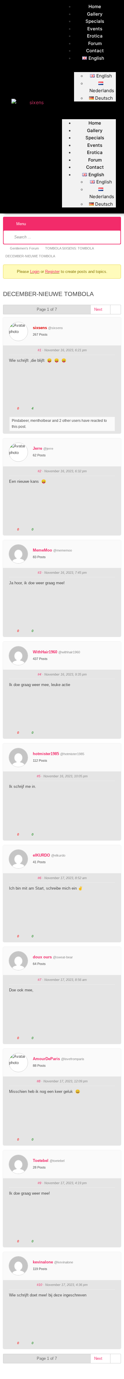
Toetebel (40, 1160)
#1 (39, 350)
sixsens (40, 327)
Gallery (95, 14)
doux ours (42, 957)
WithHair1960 (45, 652)
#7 (39, 979)
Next (99, 309)
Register (52, 271)
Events (94, 29)
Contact (95, 50)
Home (94, 6)
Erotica (95, 36)
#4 (39, 674)
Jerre (37, 448)
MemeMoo (42, 550)
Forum (95, 43)
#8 (38, 1081)
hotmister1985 (46, 753)
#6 (39, 878)
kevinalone (43, 1262)
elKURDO (41, 855)
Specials (94, 21)
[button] (89, 105)
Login (34, 271)
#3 (39, 572)
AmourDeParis (46, 1059)
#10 (39, 1285)
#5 (38, 776)
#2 (39, 471)
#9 (39, 1183)
